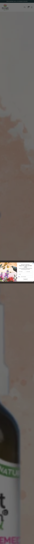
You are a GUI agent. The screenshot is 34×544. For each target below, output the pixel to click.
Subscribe (25, 279)
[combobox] (19, 277)
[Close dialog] (33, 263)
